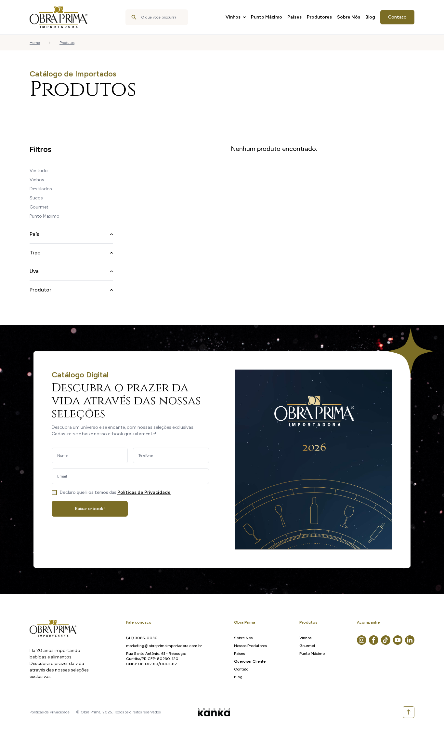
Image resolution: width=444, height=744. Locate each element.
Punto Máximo (266, 17)
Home (35, 42)
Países (294, 17)
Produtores (319, 17)
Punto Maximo (44, 216)
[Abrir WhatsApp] (427, 727)
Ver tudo (39, 170)
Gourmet (39, 207)
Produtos (66, 42)
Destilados (41, 189)
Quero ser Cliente (250, 661)
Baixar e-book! (90, 508)
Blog (370, 17)
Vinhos (233, 17)
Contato (397, 17)
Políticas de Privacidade (144, 492)
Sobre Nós (348, 17)
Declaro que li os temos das (115, 492)
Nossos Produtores (250, 645)
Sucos (36, 198)
